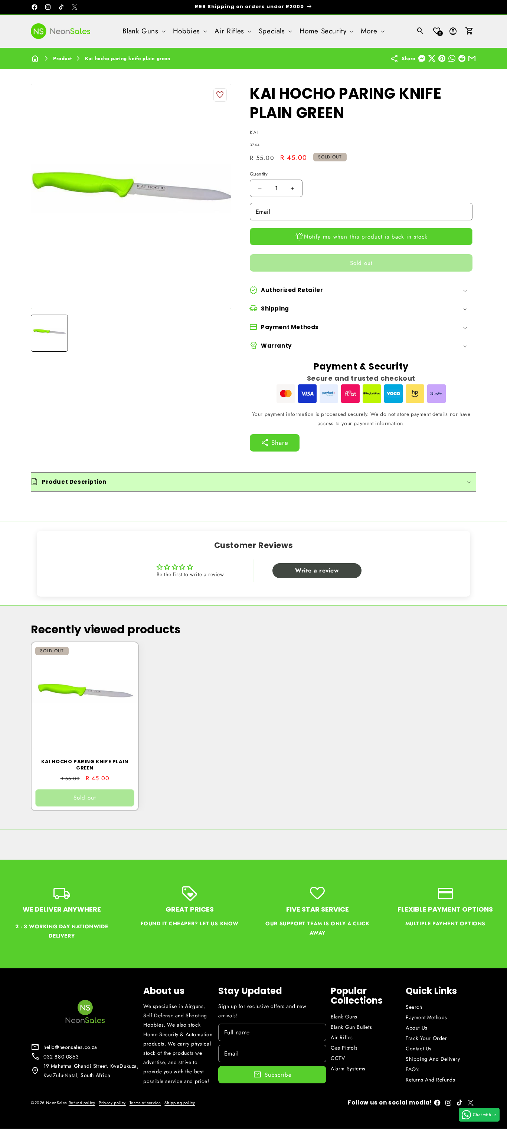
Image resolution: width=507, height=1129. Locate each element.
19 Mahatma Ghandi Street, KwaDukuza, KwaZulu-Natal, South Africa (91, 1070)
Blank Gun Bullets (351, 1027)
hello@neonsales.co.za (70, 1047)
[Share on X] (432, 58)
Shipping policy (179, 1103)
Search (414, 1007)
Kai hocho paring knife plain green (127, 58)
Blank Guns (344, 1016)
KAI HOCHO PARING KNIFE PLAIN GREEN (84, 765)
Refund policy (82, 1103)
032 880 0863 (61, 1056)
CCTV (338, 1058)
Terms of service (145, 1103)
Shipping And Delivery (433, 1059)
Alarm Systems (348, 1068)
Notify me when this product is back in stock (366, 236)
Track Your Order (426, 1038)
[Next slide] (223, 333)
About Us (417, 1027)
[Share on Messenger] (422, 58)
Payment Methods (426, 1017)
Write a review (316, 570)
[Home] (35, 58)
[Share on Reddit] (462, 58)
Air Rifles (342, 1037)
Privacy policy (112, 1103)
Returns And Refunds (430, 1079)
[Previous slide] (39, 333)
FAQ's (413, 1069)
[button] (143, 31)
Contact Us (419, 1048)
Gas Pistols (344, 1047)
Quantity (259, 173)
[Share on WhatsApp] (452, 58)
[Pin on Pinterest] (442, 58)
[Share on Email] (472, 58)
